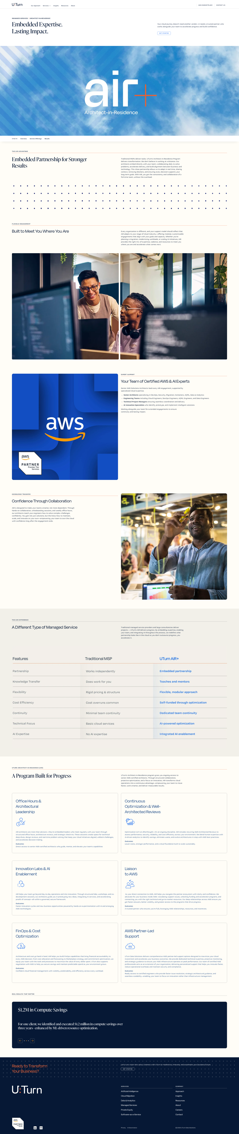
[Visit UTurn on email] (41, 1127)
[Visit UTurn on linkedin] (35, 1127)
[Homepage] (17, 4)
